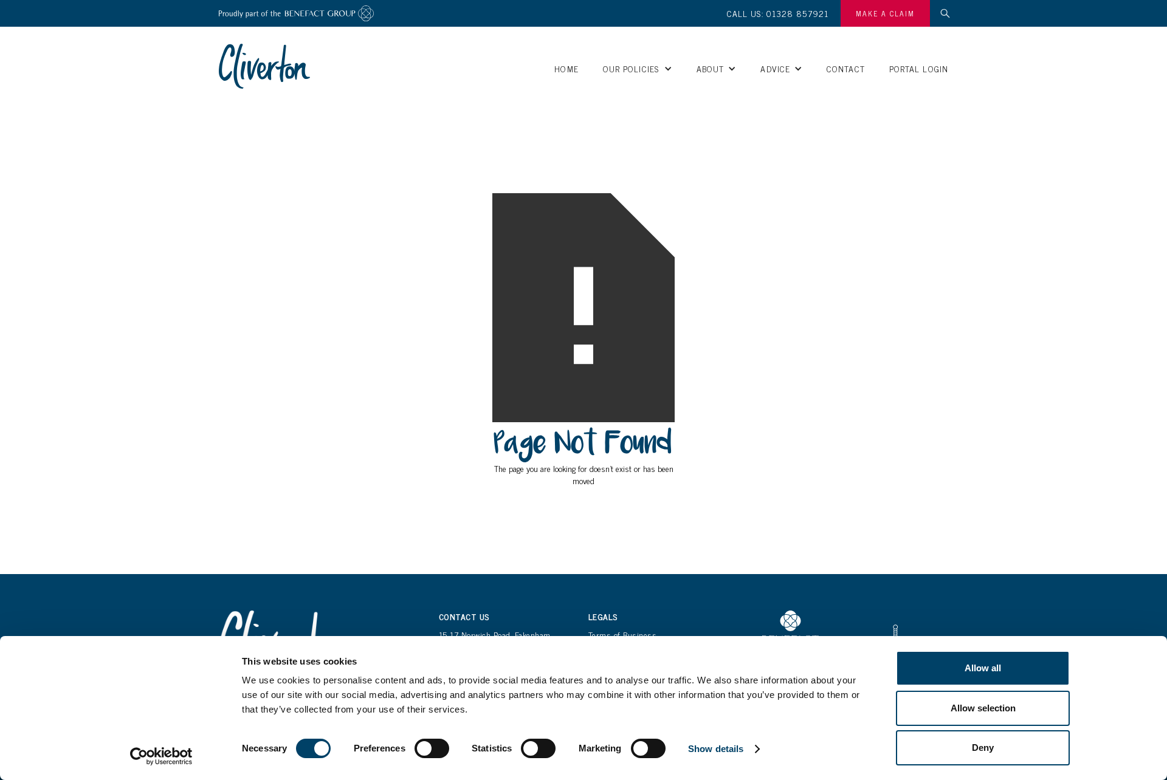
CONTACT (846, 68)
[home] (264, 66)
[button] (637, 68)
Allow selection (983, 708)
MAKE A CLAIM (885, 13)
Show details (715, 749)
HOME (566, 68)
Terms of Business (622, 635)
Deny (983, 747)
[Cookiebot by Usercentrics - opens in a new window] (161, 756)
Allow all (983, 668)
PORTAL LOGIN (918, 68)
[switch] (432, 748)
